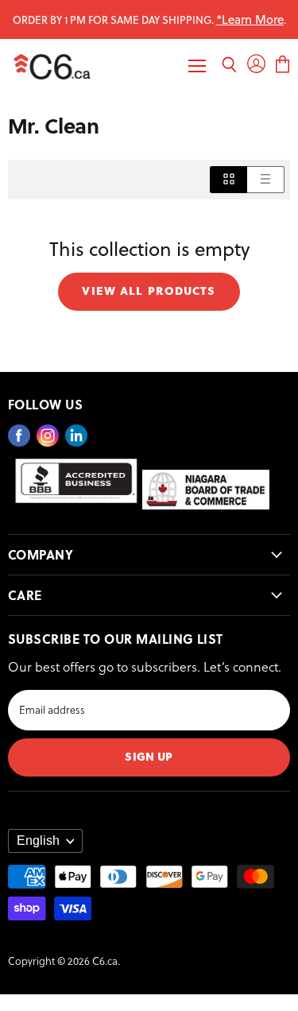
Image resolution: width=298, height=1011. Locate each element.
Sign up (148, 755)
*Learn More (250, 19)
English (38, 840)
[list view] (265, 179)
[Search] (229, 66)
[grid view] (228, 179)
